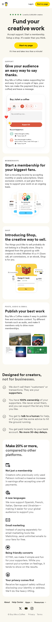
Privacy (31, 614)
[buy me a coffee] (6, 4)
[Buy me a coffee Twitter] (20, 608)
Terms (39, 614)
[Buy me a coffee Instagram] (32, 608)
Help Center (17, 602)
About (7, 602)
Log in (31, 4)
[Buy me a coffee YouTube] (26, 608)
